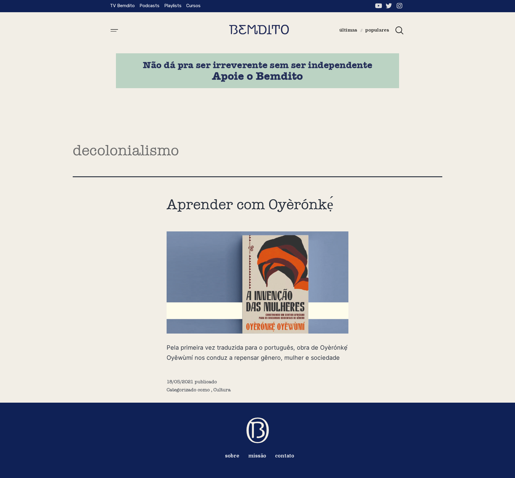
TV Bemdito (122, 5)
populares (377, 30)
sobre (232, 456)
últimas (348, 30)
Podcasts (149, 5)
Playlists (173, 5)
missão (257, 456)
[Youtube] (378, 6)
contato (284, 456)
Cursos (193, 5)
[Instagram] (399, 6)
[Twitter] (389, 6)
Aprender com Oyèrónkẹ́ (250, 204)
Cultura (222, 390)
